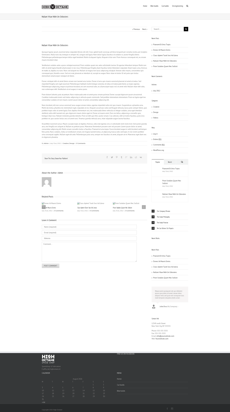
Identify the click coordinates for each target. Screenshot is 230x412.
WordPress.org (158, 150)
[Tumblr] (121, 157)
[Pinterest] (117, 157)
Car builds (120, 385)
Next (144, 29)
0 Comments (80, 143)
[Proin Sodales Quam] (153, 242)
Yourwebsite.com (161, 339)
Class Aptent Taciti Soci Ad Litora (87, 208)
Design (71, 143)
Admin (46, 143)
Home (119, 379)
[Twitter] (112, 157)
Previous (137, 29)
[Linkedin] (131, 157)
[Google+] (126, 157)
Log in (155, 134)
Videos (155, 118)
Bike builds (121, 391)
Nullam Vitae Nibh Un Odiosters (165, 61)
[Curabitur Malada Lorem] (155, 242)
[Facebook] (107, 157)
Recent (170, 162)
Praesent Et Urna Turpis (162, 44)
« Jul (43, 402)
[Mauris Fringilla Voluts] (152, 242)
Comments (159, 145)
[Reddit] (136, 157)
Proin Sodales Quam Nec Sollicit (122, 208)
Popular (157, 162)
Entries (157, 139)
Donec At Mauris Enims (49, 208)
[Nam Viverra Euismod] (154, 242)
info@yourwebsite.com (165, 336)
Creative (66, 143)
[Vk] (141, 157)
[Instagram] (172, 409)
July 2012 (156, 91)
